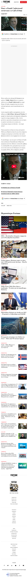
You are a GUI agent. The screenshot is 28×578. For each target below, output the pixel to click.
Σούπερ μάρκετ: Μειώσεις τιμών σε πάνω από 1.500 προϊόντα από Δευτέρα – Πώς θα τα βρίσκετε (14, 262)
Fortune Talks (14, 502)
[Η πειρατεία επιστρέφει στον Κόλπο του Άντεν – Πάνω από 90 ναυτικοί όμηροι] (14, 325)
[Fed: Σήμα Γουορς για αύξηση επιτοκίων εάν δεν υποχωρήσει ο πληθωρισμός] (22, 367)
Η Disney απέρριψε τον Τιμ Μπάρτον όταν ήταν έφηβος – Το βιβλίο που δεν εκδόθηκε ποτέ (9, 435)
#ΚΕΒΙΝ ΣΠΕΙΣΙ (9, 205)
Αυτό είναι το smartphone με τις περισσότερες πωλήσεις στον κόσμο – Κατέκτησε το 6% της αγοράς (8, 416)
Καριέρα (14, 519)
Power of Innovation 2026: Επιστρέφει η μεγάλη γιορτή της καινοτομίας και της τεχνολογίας (9, 455)
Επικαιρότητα (14, 509)
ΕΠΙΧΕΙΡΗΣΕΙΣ (3, 382)
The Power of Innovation (14, 531)
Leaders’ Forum (14, 500)
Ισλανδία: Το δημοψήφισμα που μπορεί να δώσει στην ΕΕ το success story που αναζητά (8, 356)
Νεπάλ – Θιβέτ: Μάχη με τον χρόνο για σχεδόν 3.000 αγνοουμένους (8, 346)
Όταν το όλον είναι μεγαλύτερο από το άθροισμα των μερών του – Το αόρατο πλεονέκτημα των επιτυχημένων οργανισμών (9, 426)
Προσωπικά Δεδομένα (14, 555)
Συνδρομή (14, 552)
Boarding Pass (14, 530)
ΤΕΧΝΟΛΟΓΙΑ (3, 412)
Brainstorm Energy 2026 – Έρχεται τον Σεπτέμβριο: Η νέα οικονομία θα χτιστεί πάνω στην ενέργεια (8, 445)
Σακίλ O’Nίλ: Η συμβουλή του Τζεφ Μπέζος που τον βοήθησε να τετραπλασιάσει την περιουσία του (9, 405)
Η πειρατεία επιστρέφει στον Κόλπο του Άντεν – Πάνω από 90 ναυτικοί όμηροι (13, 338)
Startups (14, 517)
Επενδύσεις (14, 516)
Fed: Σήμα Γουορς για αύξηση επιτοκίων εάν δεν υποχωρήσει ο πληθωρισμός (9, 366)
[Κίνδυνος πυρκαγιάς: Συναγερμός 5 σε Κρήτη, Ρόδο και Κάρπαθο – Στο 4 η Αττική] (22, 377)
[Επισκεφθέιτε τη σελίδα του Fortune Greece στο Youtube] (15, 565)
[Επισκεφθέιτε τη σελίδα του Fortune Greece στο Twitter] (7, 565)
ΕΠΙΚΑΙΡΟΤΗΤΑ (4, 234)
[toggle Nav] (1, 2)
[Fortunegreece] (6, 3)
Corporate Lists (14, 497)
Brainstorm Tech (14, 533)
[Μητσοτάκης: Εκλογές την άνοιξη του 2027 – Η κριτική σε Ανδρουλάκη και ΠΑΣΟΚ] (14, 301)
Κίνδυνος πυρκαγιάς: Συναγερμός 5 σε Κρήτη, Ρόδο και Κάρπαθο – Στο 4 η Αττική (9, 376)
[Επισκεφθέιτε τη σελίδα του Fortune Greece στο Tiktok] (19, 565)
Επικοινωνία (14, 549)
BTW (25, 569)
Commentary (14, 522)
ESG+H (14, 528)
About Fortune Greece (14, 544)
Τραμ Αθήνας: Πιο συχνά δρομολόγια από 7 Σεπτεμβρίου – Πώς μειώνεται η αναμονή (9, 395)
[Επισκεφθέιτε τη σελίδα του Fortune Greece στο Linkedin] (11, 565)
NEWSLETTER (23, 2)
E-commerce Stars (14, 535)
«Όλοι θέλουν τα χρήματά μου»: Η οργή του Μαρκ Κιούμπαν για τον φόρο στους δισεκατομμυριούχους (9, 385)
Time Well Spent (14, 536)
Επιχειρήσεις (14, 511)
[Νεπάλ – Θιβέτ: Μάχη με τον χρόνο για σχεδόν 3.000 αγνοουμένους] (22, 347)
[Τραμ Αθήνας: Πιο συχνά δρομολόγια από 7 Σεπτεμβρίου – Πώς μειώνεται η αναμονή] (22, 396)
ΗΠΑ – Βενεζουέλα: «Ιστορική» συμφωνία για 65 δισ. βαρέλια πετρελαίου (13, 237)
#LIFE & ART (3, 205)
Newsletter (14, 550)
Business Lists (14, 499)
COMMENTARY (4, 422)
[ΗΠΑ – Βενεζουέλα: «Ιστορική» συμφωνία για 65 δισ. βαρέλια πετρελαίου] (14, 224)
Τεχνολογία (14, 514)
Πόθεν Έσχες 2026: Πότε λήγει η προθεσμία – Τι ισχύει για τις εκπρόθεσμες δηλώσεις (13, 288)
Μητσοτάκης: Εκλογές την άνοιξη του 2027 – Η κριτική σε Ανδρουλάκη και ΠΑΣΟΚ (13, 313)
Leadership (14, 521)
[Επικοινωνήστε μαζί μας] (23, 565)
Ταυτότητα (14, 545)
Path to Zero (14, 538)
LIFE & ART (3, 6)
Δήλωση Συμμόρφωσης (14, 547)
